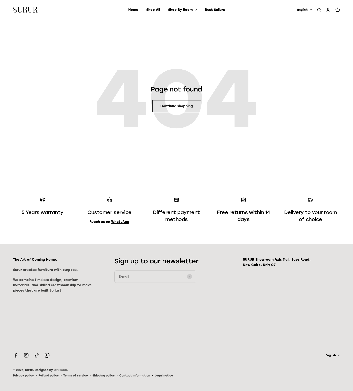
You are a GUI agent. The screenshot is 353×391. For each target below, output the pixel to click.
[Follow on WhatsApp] (47, 355)
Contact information (134, 375)
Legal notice (164, 375)
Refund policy (48, 375)
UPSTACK (60, 370)
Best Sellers (215, 10)
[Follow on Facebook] (16, 355)
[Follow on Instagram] (26, 355)
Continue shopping (176, 106)
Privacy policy (23, 375)
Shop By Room (180, 10)
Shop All (153, 10)
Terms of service (75, 375)
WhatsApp (120, 222)
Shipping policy (103, 375)
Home (133, 10)
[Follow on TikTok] (36, 355)
